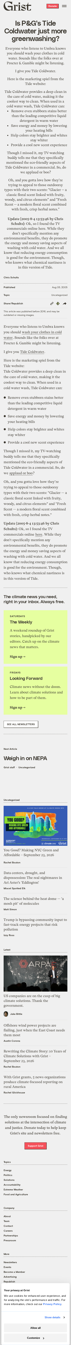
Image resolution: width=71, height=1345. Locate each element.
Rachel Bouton (12, 862)
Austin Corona (12, 1040)
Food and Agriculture (16, 1194)
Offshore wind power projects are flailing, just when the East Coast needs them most (34, 1030)
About (7, 1216)
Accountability (12, 1184)
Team (6, 1221)
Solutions (9, 1179)
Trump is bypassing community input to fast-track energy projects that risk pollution (35, 924)
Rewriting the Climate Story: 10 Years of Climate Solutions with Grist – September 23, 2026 (35, 1056)
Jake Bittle (16, 1013)
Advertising (10, 1276)
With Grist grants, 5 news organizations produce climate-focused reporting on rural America (35, 1082)
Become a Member (14, 1271)
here (41, 229)
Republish (9, 1281)
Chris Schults (11, 277)
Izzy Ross (9, 935)
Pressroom (10, 1240)
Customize (33, 1337)
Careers (8, 1230)
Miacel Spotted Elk (15, 888)
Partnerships (11, 1235)
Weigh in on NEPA (25, 757)
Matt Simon (10, 909)
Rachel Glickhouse (14, 1092)
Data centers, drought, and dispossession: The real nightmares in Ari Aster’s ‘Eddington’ (33, 878)
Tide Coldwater (43, 71)
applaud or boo (37, 172)
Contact (8, 1225)
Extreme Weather (13, 1189)
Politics (8, 1175)
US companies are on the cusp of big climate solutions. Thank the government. (32, 1001)
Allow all (35, 1327)
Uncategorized (59, 294)
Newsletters (10, 1262)
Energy (8, 1170)
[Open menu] (64, 6)
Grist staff (9, 767)
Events (7, 1267)
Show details (52, 1317)
